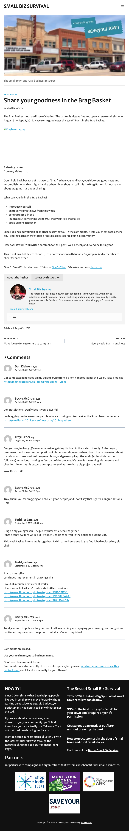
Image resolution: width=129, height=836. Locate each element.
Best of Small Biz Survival (103, 750)
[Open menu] (122, 6)
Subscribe (96, 267)
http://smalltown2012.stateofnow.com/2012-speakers (37, 420)
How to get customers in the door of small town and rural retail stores (95, 740)
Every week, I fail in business (108, 341)
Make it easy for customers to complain (27, 341)
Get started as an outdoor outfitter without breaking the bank (90, 727)
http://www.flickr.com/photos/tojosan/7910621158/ (36, 592)
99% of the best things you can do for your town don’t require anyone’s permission (92, 712)
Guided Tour (59, 267)
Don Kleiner (23, 366)
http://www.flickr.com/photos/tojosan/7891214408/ (36, 600)
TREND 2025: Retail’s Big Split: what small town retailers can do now (95, 698)
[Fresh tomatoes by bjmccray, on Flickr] (64, 146)
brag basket (10, 94)
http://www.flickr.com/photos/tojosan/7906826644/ (37, 596)
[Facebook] (10, 317)
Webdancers (86, 822)
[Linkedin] (14, 317)
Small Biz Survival (15, 108)
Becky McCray (24, 398)
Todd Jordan (23, 519)
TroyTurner (22, 437)
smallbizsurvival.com (21, 309)
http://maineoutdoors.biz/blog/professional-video (35, 381)
